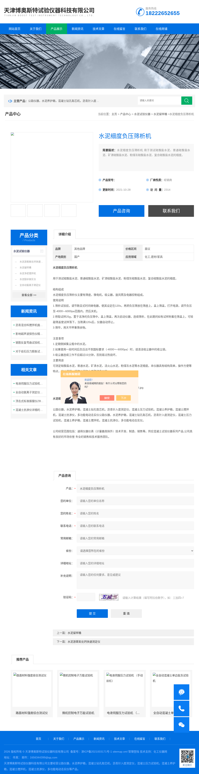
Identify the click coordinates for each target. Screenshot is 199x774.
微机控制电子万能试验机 (78, 713)
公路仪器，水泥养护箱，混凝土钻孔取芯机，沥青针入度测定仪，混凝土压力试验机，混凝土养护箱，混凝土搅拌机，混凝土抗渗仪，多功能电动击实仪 (64, 100)
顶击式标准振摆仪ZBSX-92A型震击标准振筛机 (31, 401)
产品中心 (125, 114)
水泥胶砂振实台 (28, 279)
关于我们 (35, 28)
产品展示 (56, 28)
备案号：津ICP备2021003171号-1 (91, 751)
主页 (114, 114)
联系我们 (140, 28)
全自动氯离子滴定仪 (30, 285)
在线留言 (119, 28)
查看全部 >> (29, 295)
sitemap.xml (120, 751)
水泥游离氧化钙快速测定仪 (32, 261)
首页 (38, 738)
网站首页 (14, 28)
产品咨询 (121, 210)
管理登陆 (133, 751)
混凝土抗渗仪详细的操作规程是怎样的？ (31, 409)
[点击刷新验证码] (109, 597)
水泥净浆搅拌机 (28, 273)
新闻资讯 (77, 28)
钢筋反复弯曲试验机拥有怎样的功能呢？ (31, 342)
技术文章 (98, 28)
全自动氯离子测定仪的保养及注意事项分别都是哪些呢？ (31, 392)
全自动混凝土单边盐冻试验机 (172, 713)
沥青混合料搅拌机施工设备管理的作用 (31, 325)
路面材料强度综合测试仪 (32, 713)
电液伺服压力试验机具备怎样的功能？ (31, 383)
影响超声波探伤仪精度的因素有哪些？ (31, 333)
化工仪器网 (160, 751)
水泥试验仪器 (142, 114)
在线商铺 (161, 28)
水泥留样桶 (160, 114)
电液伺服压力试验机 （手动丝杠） (126, 713)
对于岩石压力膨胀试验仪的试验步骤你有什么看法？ (31, 351)
